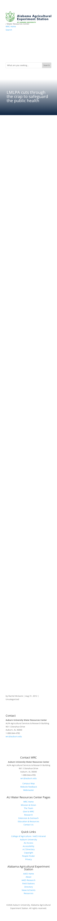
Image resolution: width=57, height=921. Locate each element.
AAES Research (28, 880)
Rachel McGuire (15, 696)
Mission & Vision (28, 805)
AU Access (28, 843)
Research (28, 814)
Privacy (28, 859)
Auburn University (28, 839)
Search (9, 29)
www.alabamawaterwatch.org (19, 168)
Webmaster (28, 790)
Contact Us (28, 824)
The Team (28, 808)
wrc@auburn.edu (14, 736)
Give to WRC (28, 811)
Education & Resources (28, 821)
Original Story (28, 687)
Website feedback (28, 786)
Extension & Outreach (28, 818)
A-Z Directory (29, 849)
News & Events (28, 890)
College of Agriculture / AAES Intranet (28, 836)
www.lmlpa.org (13, 141)
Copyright (28, 852)
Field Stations (28, 883)
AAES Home (28, 873)
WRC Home (11, 26)
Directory (28, 886)
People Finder (28, 856)
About (28, 877)
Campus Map (28, 783)
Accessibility (28, 846)
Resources (28, 893)
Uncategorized (12, 699)
